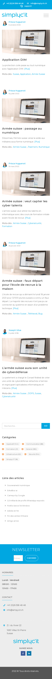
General (31, 449)
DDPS (31, 393)
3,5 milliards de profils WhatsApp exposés (25, 500)
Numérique (44, 147)
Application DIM (14, 59)
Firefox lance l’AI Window (18, 506)
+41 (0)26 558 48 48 (14, 3)
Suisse (16, 74)
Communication (34, 444)
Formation (7, 226)
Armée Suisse (38, 74)
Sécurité (34, 454)
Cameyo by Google (16, 495)
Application (25, 74)
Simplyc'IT (12, 459)
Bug (40, 313)
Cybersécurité (34, 223)
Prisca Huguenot (17, 22)
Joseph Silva (15, 330)
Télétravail (32, 313)
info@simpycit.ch (15, 610)
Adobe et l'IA (13, 511)
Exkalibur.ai (12, 490)
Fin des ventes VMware (17, 516)
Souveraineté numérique (18, 485)
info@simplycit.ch (38, 3)
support (28, 6)
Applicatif (12, 444)
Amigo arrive (13, 521)
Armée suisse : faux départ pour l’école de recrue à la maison (22, 285)
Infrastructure (13, 454)
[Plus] (27, 69)
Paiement (33, 147)
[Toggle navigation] (46, 15)
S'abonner (31, 558)
